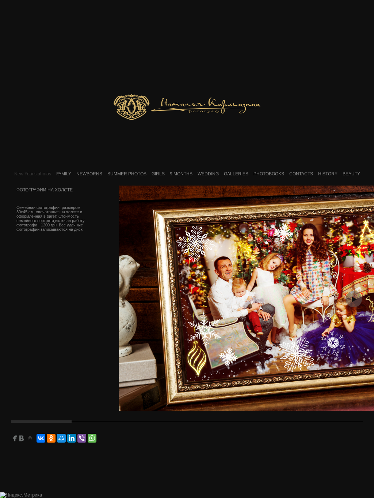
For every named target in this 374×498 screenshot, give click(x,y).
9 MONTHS (181, 173)
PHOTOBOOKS (268, 173)
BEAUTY (351, 173)
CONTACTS (301, 173)
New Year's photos (32, 173)
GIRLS (158, 173)
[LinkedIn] (71, 438)
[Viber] (81, 438)
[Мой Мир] (61, 438)
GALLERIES (236, 173)
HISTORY (327, 173)
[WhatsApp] (92, 438)
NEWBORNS (89, 173)
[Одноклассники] (51, 438)
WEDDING (208, 173)
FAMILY (63, 173)
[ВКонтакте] (41, 438)
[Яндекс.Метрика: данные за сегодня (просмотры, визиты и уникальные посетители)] (21, 495)
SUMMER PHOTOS (126, 173)
